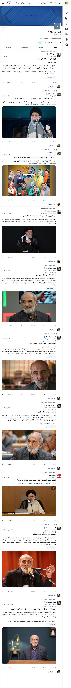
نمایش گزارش (51, 87)
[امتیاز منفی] (45, 257)
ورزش (22, 3)
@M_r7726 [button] (53, 96)
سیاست (37, 3)
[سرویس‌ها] (3, 3)
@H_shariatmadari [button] (50, 270)
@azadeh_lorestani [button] (50, 155)
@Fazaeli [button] (53, 56)
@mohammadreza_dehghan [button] (47, 213)
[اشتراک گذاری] (3, 83)
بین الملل (43, 3)
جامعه (55, 3)
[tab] (55, 47)
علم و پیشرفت (30, 3)
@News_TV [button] (52, 478)
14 (57, 43)
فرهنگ (18, 3)
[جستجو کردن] (60, 3)
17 (48, 43)
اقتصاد (50, 3)
